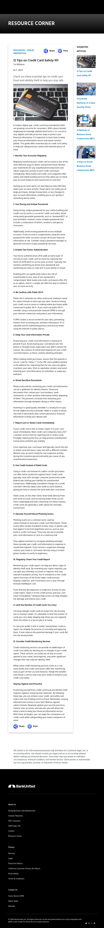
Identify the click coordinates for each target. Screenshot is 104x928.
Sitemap (11, 906)
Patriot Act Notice (15, 863)
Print (65, 50)
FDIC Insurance (14, 821)
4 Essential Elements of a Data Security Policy (86, 102)
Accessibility (13, 873)
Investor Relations (15, 816)
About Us (12, 804)
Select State (13, 901)
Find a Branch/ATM (16, 896)
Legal (10, 858)
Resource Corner (15, 836)
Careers (11, 831)
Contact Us (12, 890)
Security (11, 853)
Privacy (11, 847)
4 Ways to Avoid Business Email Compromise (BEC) (85, 166)
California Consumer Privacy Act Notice (24, 868)
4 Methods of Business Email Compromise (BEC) (85, 134)
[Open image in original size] (21, 786)
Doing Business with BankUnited (21, 811)
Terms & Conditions (16, 879)
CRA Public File (14, 826)
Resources (19, 50)
